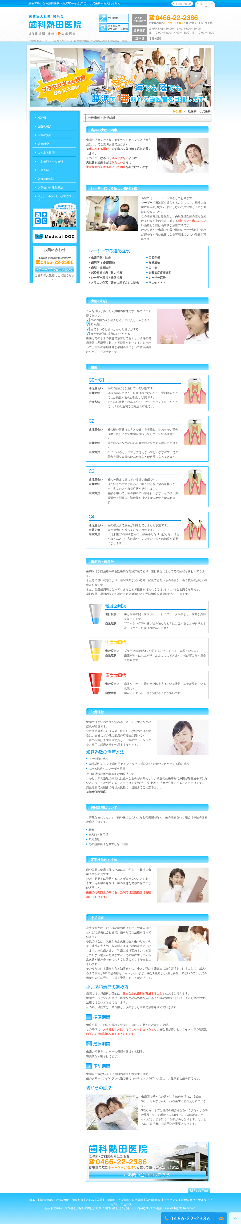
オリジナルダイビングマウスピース (57, 198)
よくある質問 (46, 152)
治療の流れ (45, 135)
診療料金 (43, 144)
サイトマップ (206, 5)
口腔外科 (43, 170)
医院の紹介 (45, 126)
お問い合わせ (183, 3)
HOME (177, 111)
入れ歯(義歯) (46, 178)
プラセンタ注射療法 (50, 187)
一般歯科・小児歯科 (50, 161)
